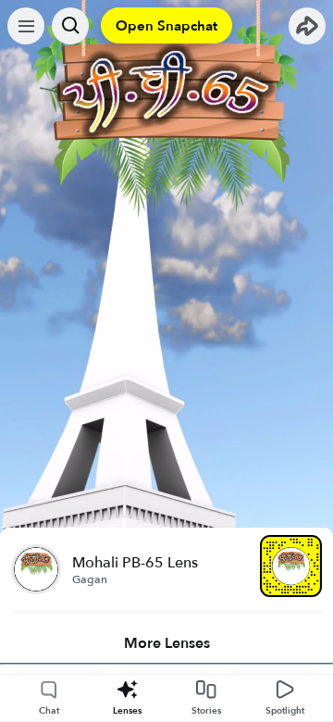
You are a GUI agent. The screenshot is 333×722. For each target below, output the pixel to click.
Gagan (89, 579)
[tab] (166, 643)
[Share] (307, 25)
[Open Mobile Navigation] (25, 25)
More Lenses (167, 643)
